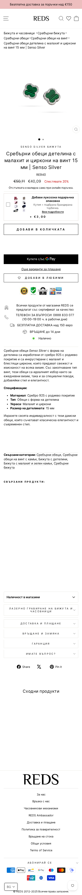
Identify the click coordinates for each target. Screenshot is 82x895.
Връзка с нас (41, 801)
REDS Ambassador (41, 815)
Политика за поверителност (41, 829)
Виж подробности (53, 211)
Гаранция (41, 643)
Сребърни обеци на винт (49, 38)
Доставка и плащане (41, 822)
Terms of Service (41, 850)
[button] (11, 886)
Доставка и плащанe (41, 623)
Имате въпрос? (41, 653)
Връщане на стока (41, 836)
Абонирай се (40, 862)
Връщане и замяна (41, 633)
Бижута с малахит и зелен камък (28, 463)
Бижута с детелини (52, 459)
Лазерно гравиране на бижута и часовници (41, 610)
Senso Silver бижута (41, 146)
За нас (41, 794)
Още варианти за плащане (41, 269)
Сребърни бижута (51, 33)
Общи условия (41, 843)
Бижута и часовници (19, 33)
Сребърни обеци (16, 38)
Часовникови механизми (41, 808)
